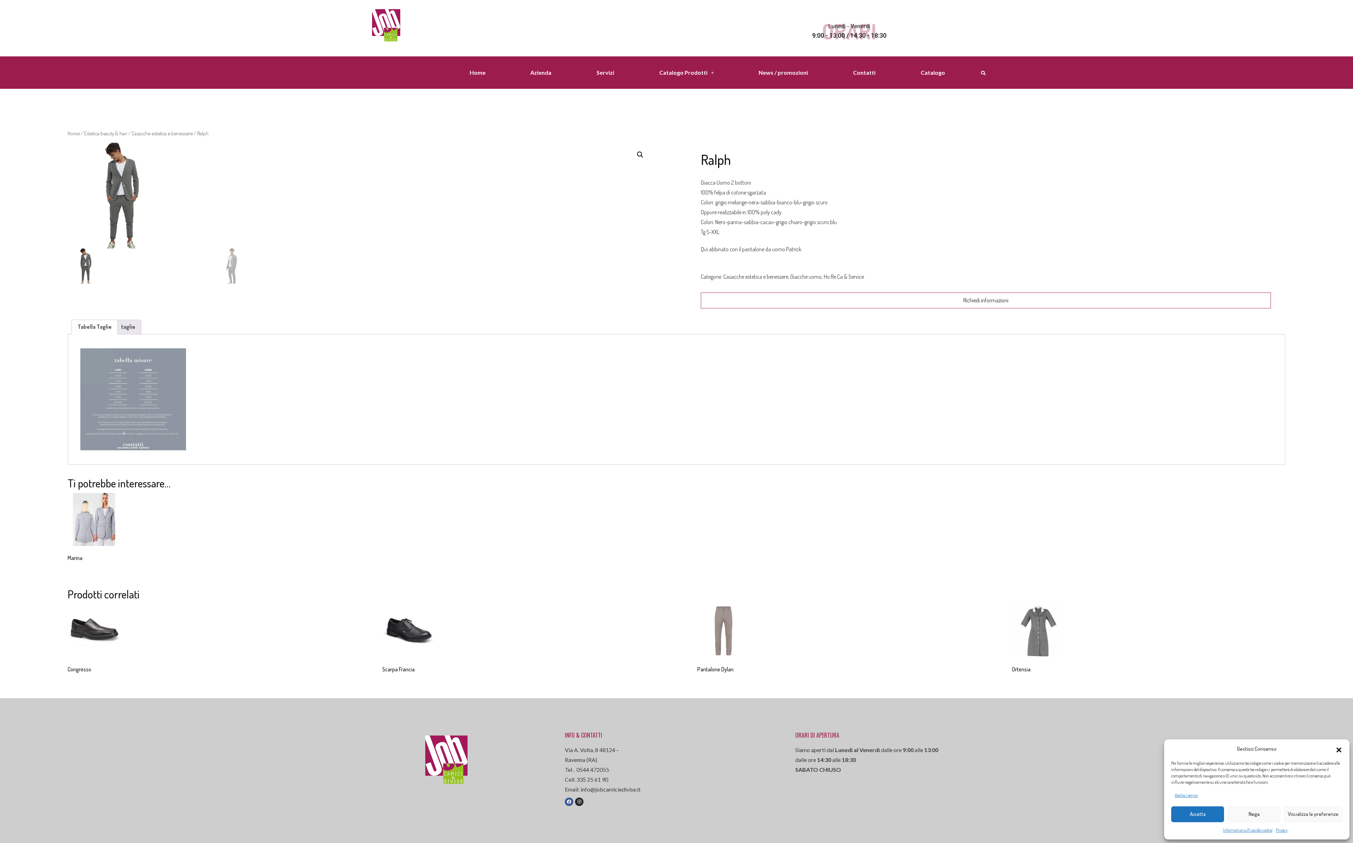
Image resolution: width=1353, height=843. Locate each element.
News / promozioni (783, 72)
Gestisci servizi (1186, 795)
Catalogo (933, 72)
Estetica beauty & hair (105, 133)
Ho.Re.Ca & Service (844, 276)
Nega (1254, 814)
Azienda (540, 72)
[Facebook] (569, 802)
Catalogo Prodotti (683, 72)
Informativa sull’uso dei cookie (1247, 830)
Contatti (864, 72)
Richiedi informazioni (985, 300)
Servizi (605, 72)
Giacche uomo (806, 276)
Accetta (1198, 814)
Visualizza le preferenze (1313, 814)
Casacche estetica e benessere (162, 133)
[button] (1338, 748)
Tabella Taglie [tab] (95, 326)
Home (478, 72)
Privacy (1281, 830)
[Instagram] (579, 802)
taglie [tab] (128, 326)
